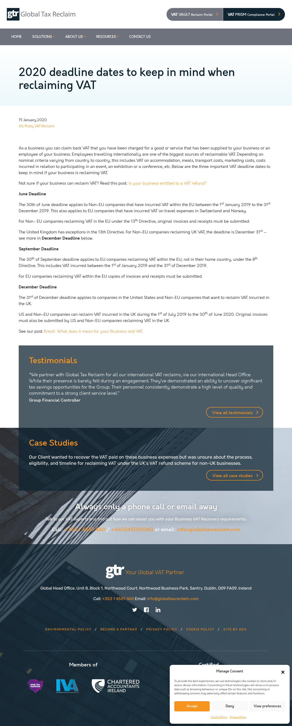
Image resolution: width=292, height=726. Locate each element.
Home (16, 36)
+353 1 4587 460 (84, 529)
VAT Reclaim (44, 126)
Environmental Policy (68, 629)
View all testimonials (232, 413)
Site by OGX (235, 629)
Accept (192, 706)
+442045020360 (132, 529)
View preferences (267, 706)
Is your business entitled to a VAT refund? (168, 183)
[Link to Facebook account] (146, 609)
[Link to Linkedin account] (158, 609)
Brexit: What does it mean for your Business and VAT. (93, 331)
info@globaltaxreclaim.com (208, 529)
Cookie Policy (219, 717)
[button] (283, 671)
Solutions (42, 36)
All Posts (26, 126)
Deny (230, 706)
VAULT (192, 14)
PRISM (251, 14)
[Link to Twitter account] (134, 609)
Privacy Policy (238, 717)
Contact (140, 36)
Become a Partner (118, 629)
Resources (106, 36)
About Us (74, 36)
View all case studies (232, 476)
